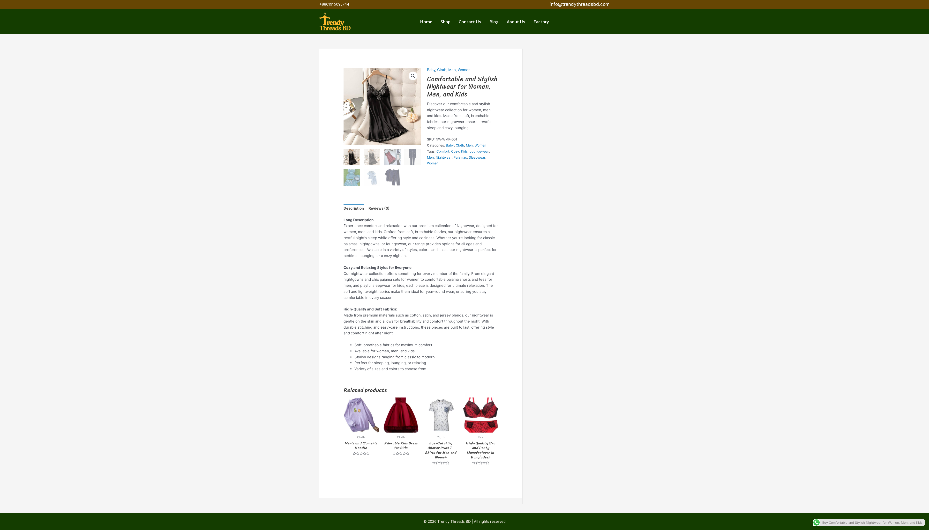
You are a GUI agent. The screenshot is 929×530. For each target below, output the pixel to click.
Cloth (441, 69)
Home (426, 21)
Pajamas (460, 157)
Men (452, 69)
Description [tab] (354, 208)
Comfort (442, 151)
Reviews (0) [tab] (379, 208)
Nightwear (444, 157)
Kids (464, 151)
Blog (494, 21)
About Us (516, 21)
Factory (541, 21)
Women (464, 69)
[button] (464, 4)
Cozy (455, 151)
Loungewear (479, 151)
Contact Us (470, 21)
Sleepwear (477, 157)
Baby (431, 69)
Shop (445, 21)
